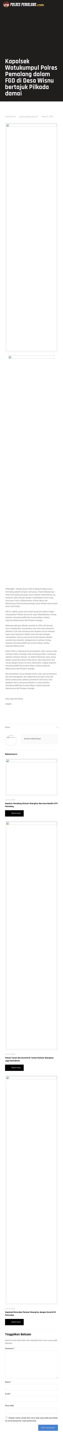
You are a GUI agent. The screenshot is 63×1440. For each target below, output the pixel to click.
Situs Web (9, 1405)
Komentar (10, 1348)
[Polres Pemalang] (23, 4)
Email (8, 1394)
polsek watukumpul (27, 116)
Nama (8, 1382)
